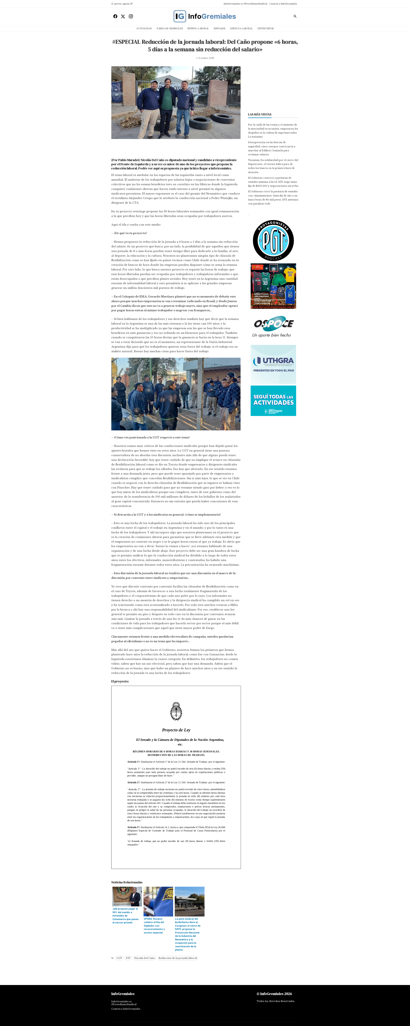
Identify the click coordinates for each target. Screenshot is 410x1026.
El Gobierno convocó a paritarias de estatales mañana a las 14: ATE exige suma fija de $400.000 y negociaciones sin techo (273, 181)
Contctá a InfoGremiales (283, 3)
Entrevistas (266, 28)
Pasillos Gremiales (170, 28)
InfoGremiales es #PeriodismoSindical (245, 3)
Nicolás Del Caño (144, 958)
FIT (128, 958)
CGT (119, 958)
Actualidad (144, 28)
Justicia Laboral (241, 28)
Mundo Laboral (198, 28)
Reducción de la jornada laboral (178, 958)
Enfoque (220, 28)
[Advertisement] (176, 149)
